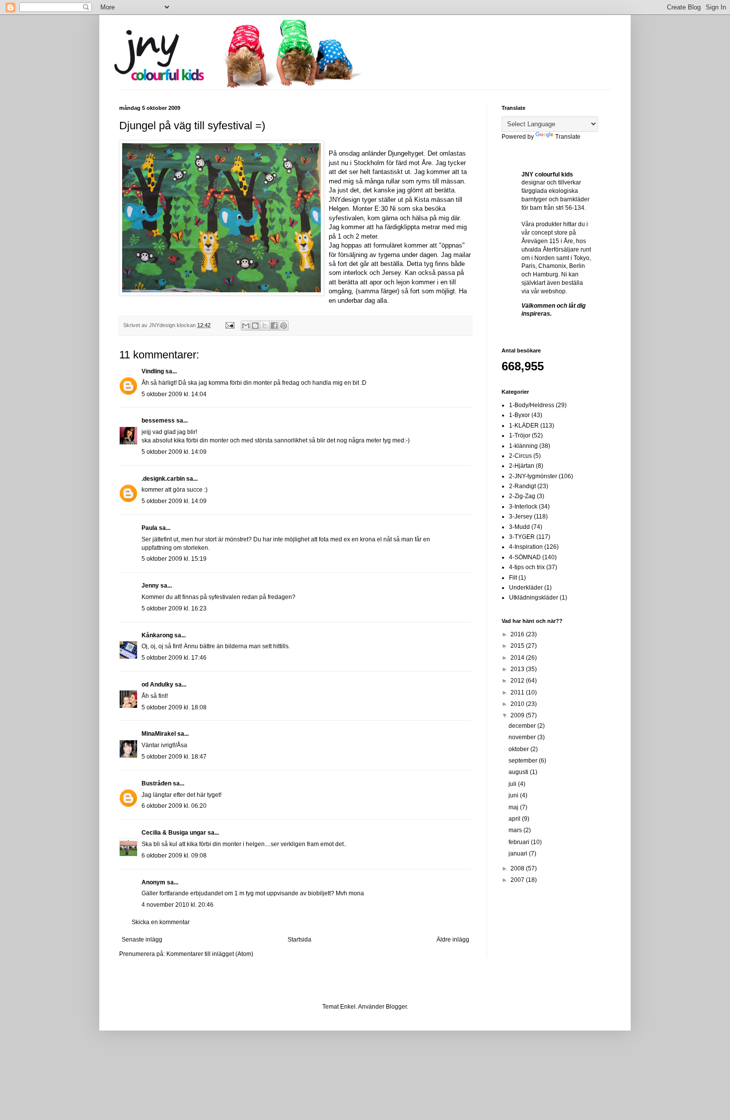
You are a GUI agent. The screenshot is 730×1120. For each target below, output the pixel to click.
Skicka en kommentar (161, 922)
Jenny (150, 585)
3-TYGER (522, 536)
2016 (518, 634)
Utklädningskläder (533, 597)
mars (516, 830)
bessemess (158, 420)
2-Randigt (522, 486)
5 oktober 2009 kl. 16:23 (174, 608)
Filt (513, 577)
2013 (518, 669)
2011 (518, 692)
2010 (518, 703)
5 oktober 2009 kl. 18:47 (174, 756)
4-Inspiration (526, 546)
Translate (568, 136)
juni (514, 795)
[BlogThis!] (255, 326)
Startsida (299, 939)
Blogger (396, 1006)
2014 (518, 657)
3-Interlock (523, 506)
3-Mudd (519, 526)
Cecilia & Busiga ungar (174, 832)
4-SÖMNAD (525, 557)
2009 (518, 715)
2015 (518, 645)
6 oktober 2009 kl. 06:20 (174, 805)
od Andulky (157, 684)
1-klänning (523, 445)
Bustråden (156, 783)
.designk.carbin (163, 478)
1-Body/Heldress (531, 405)
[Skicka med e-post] (246, 326)
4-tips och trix (527, 567)
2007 (518, 879)
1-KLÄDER (524, 425)
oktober (519, 749)
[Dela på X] (265, 326)
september (524, 760)
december (523, 725)
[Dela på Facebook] (274, 326)
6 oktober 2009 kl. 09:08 (174, 855)
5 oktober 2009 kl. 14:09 (174, 451)
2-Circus (520, 455)
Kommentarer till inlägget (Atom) (209, 953)
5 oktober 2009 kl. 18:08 (174, 707)
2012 (518, 680)
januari (519, 853)
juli (513, 783)
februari (520, 842)
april (515, 818)
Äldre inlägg (453, 939)
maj (514, 807)
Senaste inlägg (142, 939)
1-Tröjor (519, 435)
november (523, 737)
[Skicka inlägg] (229, 325)
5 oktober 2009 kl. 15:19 (174, 558)
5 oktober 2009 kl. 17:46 (174, 657)
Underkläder (526, 587)
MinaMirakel (159, 733)
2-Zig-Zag (522, 496)
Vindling (153, 371)
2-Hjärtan (521, 465)
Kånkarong (157, 635)
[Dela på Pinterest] (284, 326)
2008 (518, 868)
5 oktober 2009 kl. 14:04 (174, 394)
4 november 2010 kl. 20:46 (178, 904)
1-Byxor (519, 415)
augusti (519, 772)
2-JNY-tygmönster (533, 476)
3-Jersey (520, 516)
